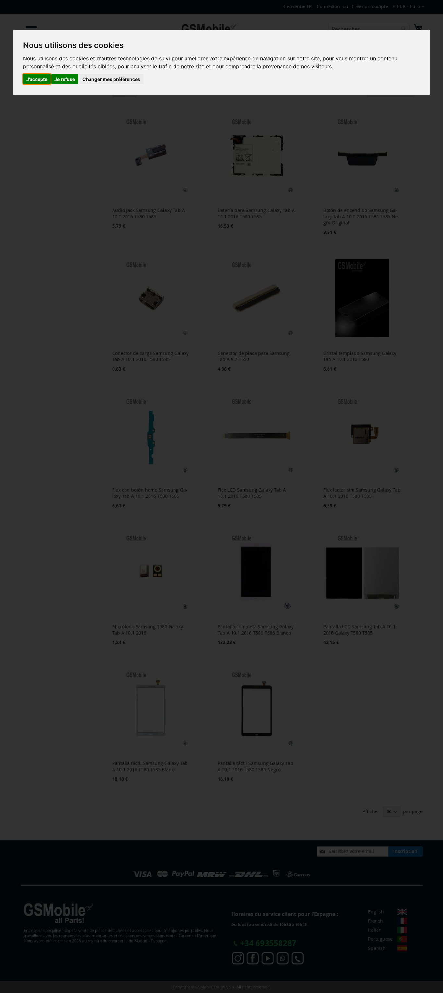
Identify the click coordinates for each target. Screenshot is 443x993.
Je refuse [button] (64, 79)
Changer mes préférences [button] (111, 79)
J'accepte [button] (36, 79)
